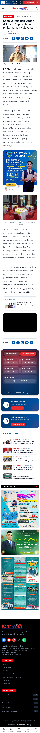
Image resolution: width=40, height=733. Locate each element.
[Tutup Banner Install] (37, 2)
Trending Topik (6, 707)
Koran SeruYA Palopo (8, 703)
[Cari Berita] (37, 8)
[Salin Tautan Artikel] (31, 38)
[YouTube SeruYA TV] (9, 640)
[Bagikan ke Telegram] (27, 38)
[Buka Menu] (3, 8)
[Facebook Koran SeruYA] (4, 640)
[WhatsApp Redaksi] (24, 640)
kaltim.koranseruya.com (19, 417)
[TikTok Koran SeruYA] (19, 640)
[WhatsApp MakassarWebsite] (31, 725)
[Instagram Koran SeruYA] (14, 640)
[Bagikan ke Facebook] (13, 38)
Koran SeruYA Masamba (9, 711)
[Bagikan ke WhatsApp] (22, 38)
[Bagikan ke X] (18, 38)
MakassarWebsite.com (22, 724)
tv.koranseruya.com (18, 401)
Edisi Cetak (8, 16)
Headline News (6, 695)
